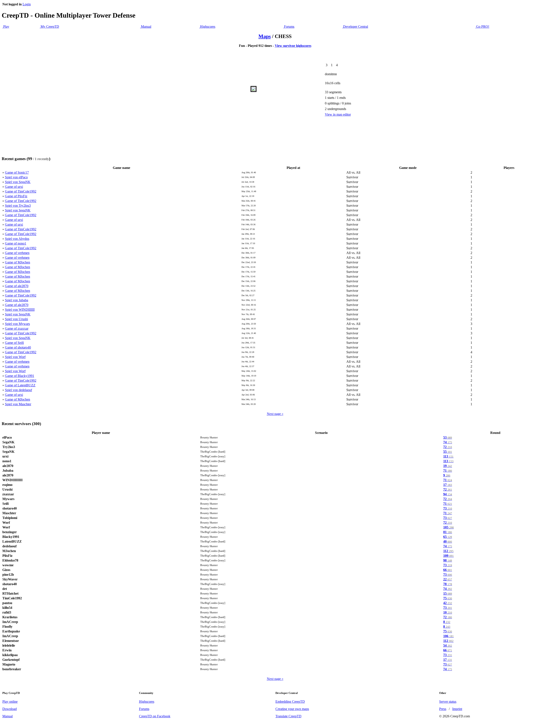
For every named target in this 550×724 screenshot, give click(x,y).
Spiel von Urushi (16, 319)
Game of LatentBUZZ (20, 385)
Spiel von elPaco (16, 177)
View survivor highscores (293, 45)
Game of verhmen (17, 253)
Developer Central (355, 26)
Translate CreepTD (288, 716)
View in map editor (338, 114)
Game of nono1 (15, 243)
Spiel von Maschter (18, 404)
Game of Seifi (14, 342)
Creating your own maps (292, 709)
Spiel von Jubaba (16, 300)
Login (27, 4)
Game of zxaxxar (16, 328)
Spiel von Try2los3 (18, 205)
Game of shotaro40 (18, 347)
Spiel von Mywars (17, 324)
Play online (10, 701)
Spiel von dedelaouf (18, 390)
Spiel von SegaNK (18, 182)
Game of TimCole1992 (20, 191)
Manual (145, 26)
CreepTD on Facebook (154, 716)
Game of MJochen (17, 262)
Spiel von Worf (15, 357)
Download (9, 709)
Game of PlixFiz (16, 196)
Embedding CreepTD (290, 701)
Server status (447, 701)
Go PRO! (482, 26)
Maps (264, 36)
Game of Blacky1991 (19, 376)
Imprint (457, 709)
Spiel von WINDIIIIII (20, 309)
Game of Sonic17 (17, 172)
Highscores (207, 26)
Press (442, 709)
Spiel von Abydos (17, 238)
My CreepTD (49, 26)
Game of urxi (14, 186)
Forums (288, 26)
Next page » (275, 414)
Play (5, 26)
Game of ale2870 (16, 286)
